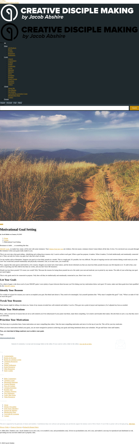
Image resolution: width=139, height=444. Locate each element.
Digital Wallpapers (10, 365)
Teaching (11, 81)
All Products (12, 48)
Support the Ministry (10, 410)
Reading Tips (8, 390)
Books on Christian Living (12, 360)
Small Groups (12, 79)
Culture (10, 62)
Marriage (11, 70)
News (10, 73)
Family (10, 64)
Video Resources (9, 397)
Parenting (11, 75)
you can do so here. (85, 344)
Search (2, 105)
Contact (10, 97)
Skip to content (5, 3)
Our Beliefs (12, 92)
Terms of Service (16, 427)
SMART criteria (9, 286)
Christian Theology (10, 391)
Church (10, 59)
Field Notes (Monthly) (11, 408)
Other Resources (9, 369)
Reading (11, 77)
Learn (6, 57)
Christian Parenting (10, 388)
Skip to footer (14, 3)
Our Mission (12, 90)
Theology (11, 83)
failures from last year (56, 249)
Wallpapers (11, 55)
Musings (11, 72)
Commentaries (8, 356)
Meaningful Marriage (11, 382)
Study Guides (8, 371)
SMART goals (4, 249)
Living (10, 68)
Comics (10, 51)
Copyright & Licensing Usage (17, 94)
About (6, 86)
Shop (5, 46)
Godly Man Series (10, 395)
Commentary (12, 61)
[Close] (5, 43)
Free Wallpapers (9, 393)
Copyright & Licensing (11, 414)
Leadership (11, 66)
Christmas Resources (11, 361)
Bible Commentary (10, 379)
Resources (11, 53)
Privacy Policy (4, 427)
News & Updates (9, 386)
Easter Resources (9, 367)
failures (2, 338)
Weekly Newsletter (10, 407)
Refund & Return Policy (31, 427)
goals (6, 338)
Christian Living (9, 380)
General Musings (9, 384)
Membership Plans (14, 95)
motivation (11, 338)
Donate (6, 99)
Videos (10, 84)
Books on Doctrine (10, 358)
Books (10, 50)
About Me (11, 88)
